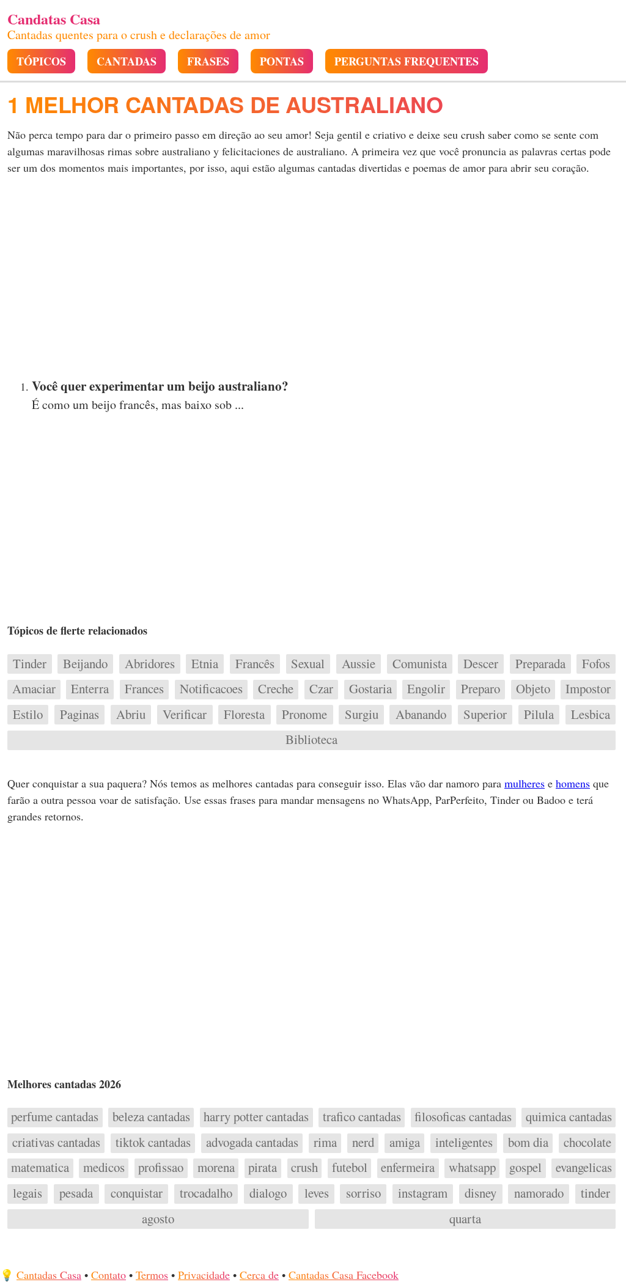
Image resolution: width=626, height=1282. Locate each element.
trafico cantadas (362, 1117)
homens (573, 783)
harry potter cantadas (256, 1117)
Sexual (308, 664)
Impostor (588, 689)
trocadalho (206, 1193)
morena (216, 1167)
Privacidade (204, 1274)
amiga (404, 1142)
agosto (158, 1219)
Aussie (358, 664)
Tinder (29, 664)
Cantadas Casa (49, 1274)
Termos (152, 1274)
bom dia (528, 1142)
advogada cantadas (252, 1142)
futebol (349, 1167)
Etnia (204, 664)
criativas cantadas (56, 1142)
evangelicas (584, 1167)
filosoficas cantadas (463, 1117)
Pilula (539, 714)
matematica (40, 1167)
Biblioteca (311, 739)
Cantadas (126, 61)
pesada (76, 1193)
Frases (208, 61)
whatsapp (472, 1167)
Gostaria (370, 689)
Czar (321, 689)
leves (316, 1193)
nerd (363, 1142)
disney (480, 1193)
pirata (262, 1167)
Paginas (79, 714)
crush (304, 1167)
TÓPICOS (41, 61)
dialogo (268, 1193)
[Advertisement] (313, 280)
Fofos (596, 664)
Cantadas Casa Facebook (344, 1274)
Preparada (540, 664)
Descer (480, 664)
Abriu (130, 714)
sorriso (363, 1193)
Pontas (282, 61)
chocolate (587, 1142)
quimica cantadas (569, 1117)
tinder (595, 1193)
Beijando (85, 664)
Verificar (185, 714)
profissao (160, 1167)
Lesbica (590, 714)
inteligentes (464, 1142)
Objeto (533, 689)
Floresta (244, 714)
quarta (465, 1219)
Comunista (419, 664)
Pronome (304, 714)
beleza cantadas (151, 1117)
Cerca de (259, 1274)
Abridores (150, 664)
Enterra (90, 689)
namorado (539, 1193)
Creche (275, 689)
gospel (525, 1167)
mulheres (524, 783)
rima (325, 1142)
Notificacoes (211, 689)
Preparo (480, 689)
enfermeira (408, 1167)
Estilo (28, 714)
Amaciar (34, 689)
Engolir (426, 689)
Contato (108, 1274)
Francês (254, 664)
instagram (422, 1193)
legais (27, 1193)
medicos (104, 1167)
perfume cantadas (54, 1117)
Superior (485, 714)
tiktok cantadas (153, 1142)
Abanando (421, 714)
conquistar (137, 1193)
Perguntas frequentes (406, 61)
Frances (144, 689)
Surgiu (361, 714)
